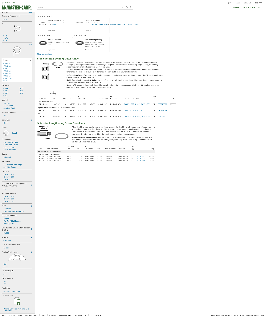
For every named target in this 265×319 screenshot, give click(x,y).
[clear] (122, 7)
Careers (43, 315)
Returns (19, 315)
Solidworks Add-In (65, 315)
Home (4, 315)
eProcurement (78, 315)
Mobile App (52, 315)
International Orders (31, 315)
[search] (30, 60)
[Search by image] (130, 7)
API (86, 315)
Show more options (44, 54)
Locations (11, 315)
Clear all (29, 13)
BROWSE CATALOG (10, 2)
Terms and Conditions (243, 315)
